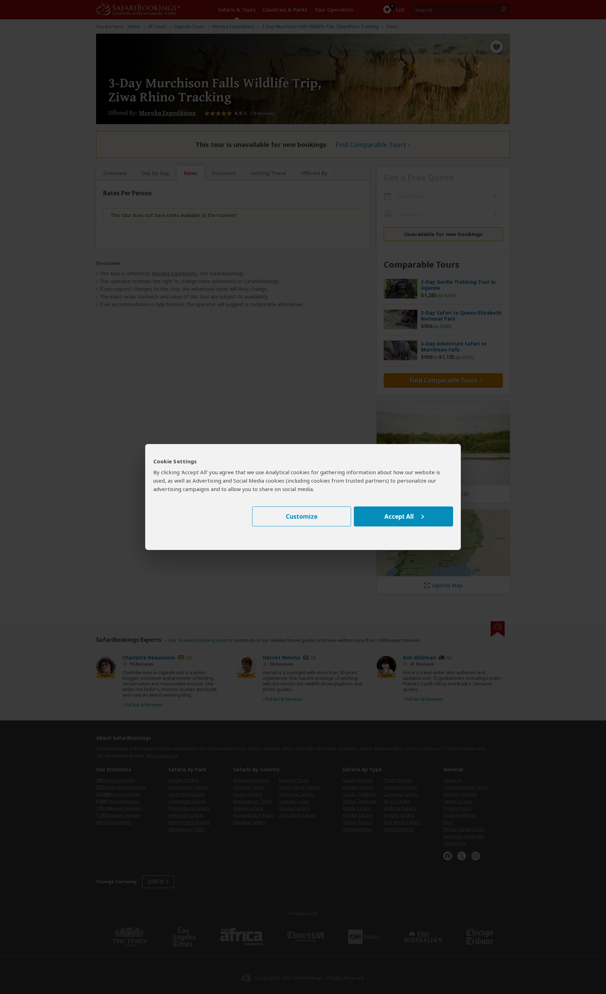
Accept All (399, 516)
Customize (301, 516)
